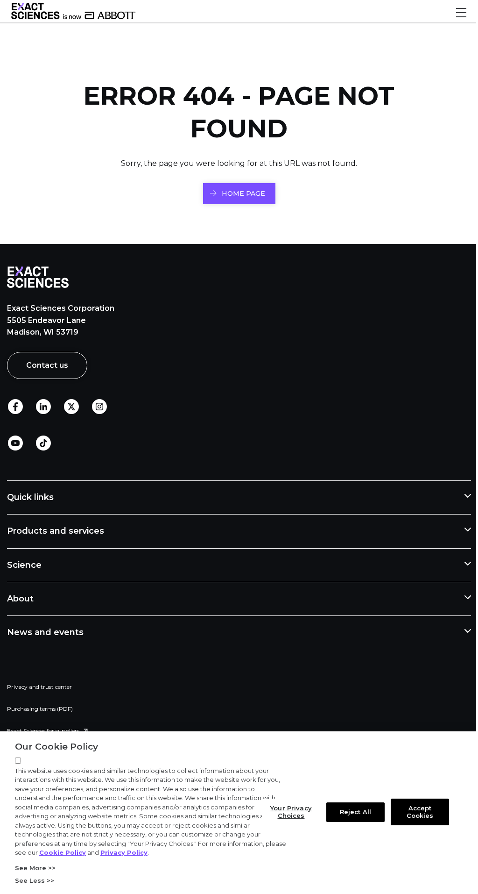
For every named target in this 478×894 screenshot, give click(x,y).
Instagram (99, 407)
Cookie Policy (84, 852)
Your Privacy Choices (286, 811)
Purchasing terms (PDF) (40, 708)
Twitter (71, 407)
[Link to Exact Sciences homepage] (73, 17)
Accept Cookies (414, 811)
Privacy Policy (145, 852)
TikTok (43, 443)
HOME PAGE (243, 193)
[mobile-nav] (461, 12)
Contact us (47, 365)
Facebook (15, 407)
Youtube (15, 443)
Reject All (350, 811)
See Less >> (34, 880)
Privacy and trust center (39, 686)
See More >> (35, 868)
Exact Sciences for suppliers (43, 730)
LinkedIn (43, 407)
